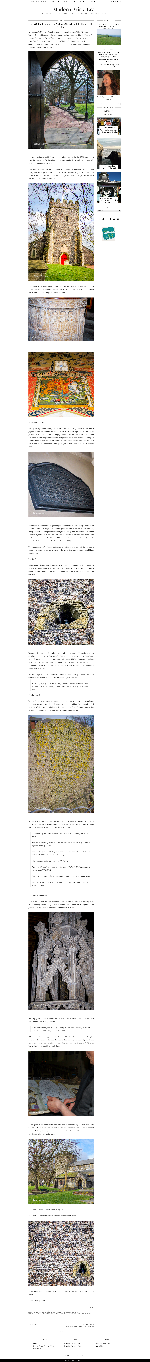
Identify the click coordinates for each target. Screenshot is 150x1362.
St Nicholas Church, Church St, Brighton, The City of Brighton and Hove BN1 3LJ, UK (66, 1313)
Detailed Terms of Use (72, 1343)
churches (57, 1312)
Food (72, 1)
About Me (99, 1346)
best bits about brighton (40, 1312)
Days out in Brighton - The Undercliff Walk (109, 167)
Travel (81, 1)
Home (61, 1332)
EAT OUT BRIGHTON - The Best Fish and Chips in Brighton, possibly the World (109, 131)
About (100, 1)
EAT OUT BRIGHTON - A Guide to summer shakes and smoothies (109, 200)
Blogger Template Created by (75, 1360)
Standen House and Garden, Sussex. (109, 60)
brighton (50, 1312)
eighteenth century (72, 1312)
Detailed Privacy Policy (72, 1346)
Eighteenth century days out (39, 1)
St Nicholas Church (36, 1209)
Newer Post (34, 1324)
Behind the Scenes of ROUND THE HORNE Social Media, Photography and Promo (108, 54)
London (64, 1)
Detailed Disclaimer (103, 1343)
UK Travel (91, 1)
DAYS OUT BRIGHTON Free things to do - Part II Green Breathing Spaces (109, 26)
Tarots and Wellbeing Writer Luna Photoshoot (109, 65)
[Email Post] (48, 1311)
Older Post (80, 1326)
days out (63, 1312)
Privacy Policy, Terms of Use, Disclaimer (43, 1347)
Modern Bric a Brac (75, 9)
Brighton (55, 1)
